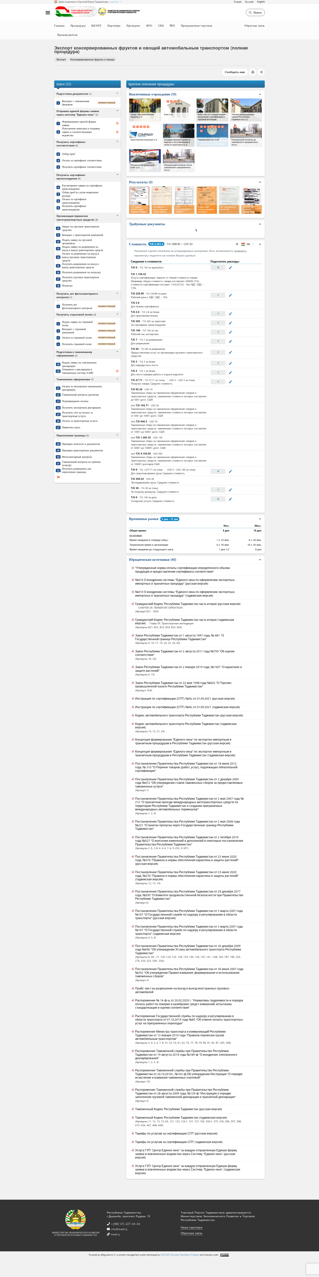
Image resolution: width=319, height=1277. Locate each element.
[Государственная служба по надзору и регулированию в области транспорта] (179, 135)
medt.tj (115, 1234)
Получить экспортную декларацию (81, 407)
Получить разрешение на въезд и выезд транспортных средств (80, 265)
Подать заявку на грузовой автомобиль (77, 241)
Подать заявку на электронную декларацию (79, 364)
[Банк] (179, 109)
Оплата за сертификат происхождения (74, 201)
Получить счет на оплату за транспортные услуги (77, 414)
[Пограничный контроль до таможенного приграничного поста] (246, 135)
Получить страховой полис (77, 344)
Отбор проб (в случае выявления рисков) (80, 194)
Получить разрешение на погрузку (81, 272)
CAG (161, 25)
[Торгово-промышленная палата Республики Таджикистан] (246, 109)
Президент (133, 25)
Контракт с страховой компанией (74, 330)
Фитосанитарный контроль (77, 457)
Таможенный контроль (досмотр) (80, 394)
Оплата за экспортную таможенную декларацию (82, 388)
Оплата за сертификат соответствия (82, 160)
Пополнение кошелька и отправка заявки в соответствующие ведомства (81, 132)
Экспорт (61, 59)
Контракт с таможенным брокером (75, 102)
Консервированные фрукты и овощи (92, 59)
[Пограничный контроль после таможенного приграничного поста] (179, 160)
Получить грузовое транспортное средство (80, 279)
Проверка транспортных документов (82, 450)
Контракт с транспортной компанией (82, 235)
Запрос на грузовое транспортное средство (80, 228)
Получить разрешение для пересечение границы (76, 470)
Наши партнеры (192, 1227)
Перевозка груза (71, 427)
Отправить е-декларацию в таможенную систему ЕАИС (78, 371)
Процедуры (78, 25)
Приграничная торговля (196, 25)
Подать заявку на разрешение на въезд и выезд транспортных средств (82, 248)
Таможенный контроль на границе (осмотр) (81, 463)
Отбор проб (68, 154)
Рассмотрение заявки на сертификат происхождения (82, 187)
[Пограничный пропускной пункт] (145, 160)
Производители (67, 35)
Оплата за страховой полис (77, 337)
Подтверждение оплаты (75, 401)
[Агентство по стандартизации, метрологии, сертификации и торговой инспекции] (212, 109)
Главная (59, 25)
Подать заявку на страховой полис (77, 323)
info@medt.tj (118, 1229)
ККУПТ (96, 25)
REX (172, 25)
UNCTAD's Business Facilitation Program (180, 1254)
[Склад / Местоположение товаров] (145, 109)
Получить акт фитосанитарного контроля (77, 306)
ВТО (149, 25)
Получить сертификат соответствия (81, 167)
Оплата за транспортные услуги (79, 421)
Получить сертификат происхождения (74, 207)
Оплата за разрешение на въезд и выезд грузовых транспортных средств (80, 257)
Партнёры (114, 25)
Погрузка (67, 285)
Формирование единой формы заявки (79, 123)
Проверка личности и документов (81, 444)
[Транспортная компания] (145, 135)
